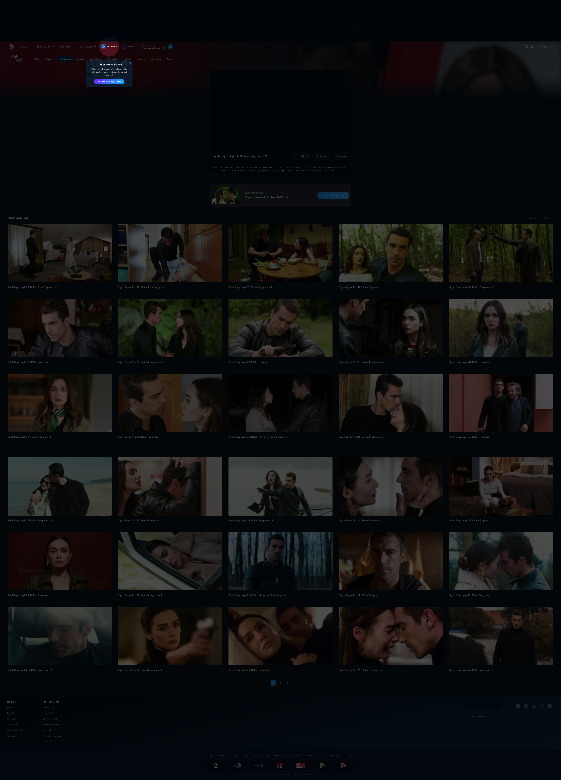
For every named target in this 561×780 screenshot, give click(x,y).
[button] (129, 63)
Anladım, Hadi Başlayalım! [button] (109, 81)
